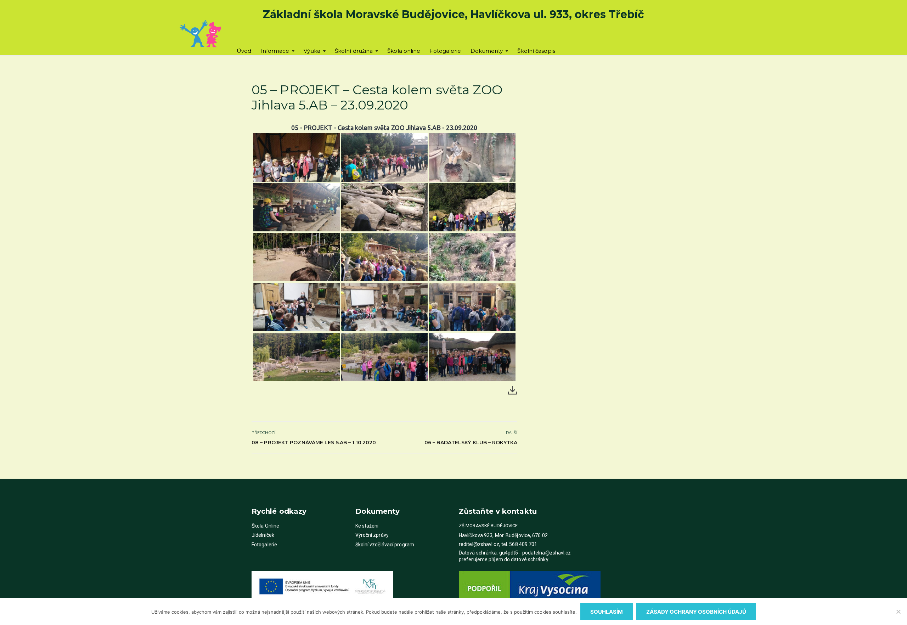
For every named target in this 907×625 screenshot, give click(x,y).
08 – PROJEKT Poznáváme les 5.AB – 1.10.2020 (314, 442)
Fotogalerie (445, 50)
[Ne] (898, 611)
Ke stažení (367, 526)
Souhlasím (606, 611)
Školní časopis (536, 50)
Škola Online (265, 526)
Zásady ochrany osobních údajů (696, 611)
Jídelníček (263, 535)
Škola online (403, 50)
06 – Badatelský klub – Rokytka (470, 442)
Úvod (244, 50)
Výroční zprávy (372, 535)
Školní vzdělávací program (385, 544)
